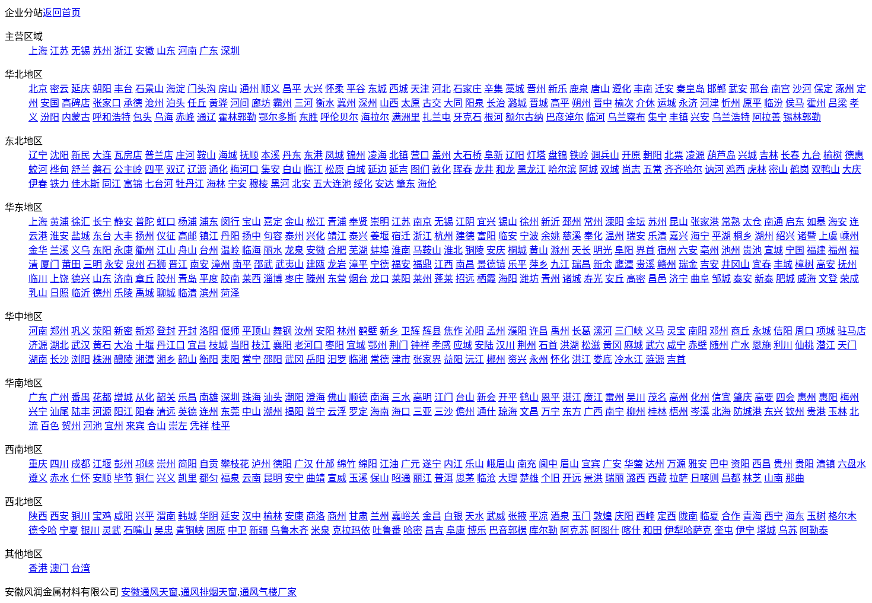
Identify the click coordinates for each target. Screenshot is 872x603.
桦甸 (59, 169)
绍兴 (785, 236)
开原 (631, 155)
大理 (507, 478)
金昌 (431, 516)
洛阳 (208, 331)
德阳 (282, 464)
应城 (462, 345)
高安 (825, 264)
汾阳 (49, 117)
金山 (294, 222)
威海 (806, 279)
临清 (187, 293)
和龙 (505, 169)
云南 (251, 478)
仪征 (166, 236)
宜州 (113, 426)
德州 (102, 293)
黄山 (538, 250)
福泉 (230, 478)
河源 (102, 412)
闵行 (230, 222)
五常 (652, 169)
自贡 (208, 464)
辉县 (431, 331)
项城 (825, 331)
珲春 (462, 169)
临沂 (80, 293)
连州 (208, 412)
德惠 (854, 155)
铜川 (80, 516)
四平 (154, 169)
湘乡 (166, 359)
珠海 (251, 397)
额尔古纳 (524, 117)
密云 (59, 89)
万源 (676, 464)
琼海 (507, 412)
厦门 (49, 264)
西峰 (645, 516)
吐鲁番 (387, 530)
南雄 (208, 397)
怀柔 (334, 89)
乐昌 (187, 397)
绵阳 (367, 464)
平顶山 (256, 331)
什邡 (325, 464)
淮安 (59, 236)
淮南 (401, 250)
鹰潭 (624, 264)
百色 (49, 426)
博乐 (476, 530)
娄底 (602, 359)
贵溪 (645, 264)
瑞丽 (614, 478)
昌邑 (657, 279)
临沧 (486, 478)
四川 (59, 464)
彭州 (123, 464)
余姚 (550, 236)
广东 (208, 51)
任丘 (196, 103)
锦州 (355, 155)
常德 (379, 359)
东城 (377, 89)
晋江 (177, 264)
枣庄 (294, 279)
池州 (730, 250)
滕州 (315, 279)
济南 (123, 279)
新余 (602, 264)
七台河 (159, 184)
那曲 (794, 478)
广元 (410, 464)
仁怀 (80, 478)
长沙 (59, 359)
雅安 (697, 464)
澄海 (315, 397)
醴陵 (123, 359)
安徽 (144, 51)
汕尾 (59, 412)
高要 (764, 397)
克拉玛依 (351, 530)
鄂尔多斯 (278, 117)
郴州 (495, 359)
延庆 (80, 89)
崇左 (177, 426)
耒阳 (230, 359)
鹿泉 (578, 89)
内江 (453, 464)
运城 (666, 103)
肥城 (785, 279)
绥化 (363, 184)
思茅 (465, 478)
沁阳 (474, 331)
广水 (740, 345)
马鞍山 (427, 250)
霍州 (816, 103)
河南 (187, 51)
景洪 (593, 478)
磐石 (102, 169)
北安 (301, 184)
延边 (377, 169)
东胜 (308, 117)
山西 (389, 103)
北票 (673, 155)
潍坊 (529, 279)
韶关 (166, 397)
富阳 (486, 236)
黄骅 (218, 103)
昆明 (272, 478)
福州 (837, 250)
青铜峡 (190, 530)
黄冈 (612, 345)
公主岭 (128, 169)
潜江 (825, 345)
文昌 (529, 412)
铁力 (59, 184)
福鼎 (422, 264)
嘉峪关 (406, 516)
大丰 (123, 236)
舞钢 (282, 331)
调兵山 (605, 155)
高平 (559, 103)
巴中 (718, 464)
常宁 (251, 359)
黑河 (279, 184)
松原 (334, 169)
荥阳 (102, 331)
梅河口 (244, 169)
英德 (187, 412)
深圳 (230, 51)
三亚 (422, 412)
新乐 (557, 89)
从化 (144, 397)
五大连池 (332, 184)
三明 (92, 264)
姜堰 (379, 236)
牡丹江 (190, 184)
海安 (837, 222)
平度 (208, 279)
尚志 (631, 169)
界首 (645, 250)
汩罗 (336, 359)
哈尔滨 (562, 169)
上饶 (59, 279)
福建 (816, 250)
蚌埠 (379, 250)
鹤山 (529, 397)
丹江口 (171, 345)
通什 (486, 412)
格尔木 (842, 516)
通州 (249, 89)
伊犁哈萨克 (688, 530)
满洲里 (406, 117)
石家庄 (467, 89)
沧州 (154, 103)
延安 (230, 516)
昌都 (730, 478)
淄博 (272, 279)
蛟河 (37, 169)
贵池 (752, 250)
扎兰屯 (436, 117)
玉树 (816, 516)
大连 (102, 155)
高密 (635, 279)
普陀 (144, 222)
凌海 (377, 155)
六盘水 (852, 464)
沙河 (802, 89)
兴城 (747, 155)
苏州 (102, 51)
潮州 (272, 412)
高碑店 (76, 103)
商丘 (740, 331)
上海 (37, 51)
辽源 (196, 169)
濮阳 (517, 331)
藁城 (514, 89)
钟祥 (419, 345)
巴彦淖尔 (565, 117)
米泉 (320, 530)
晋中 (602, 103)
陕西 (37, 516)
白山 (291, 169)
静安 (123, 222)
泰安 (742, 279)
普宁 (315, 412)
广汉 (303, 464)
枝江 (261, 345)
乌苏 (787, 530)
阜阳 (624, 250)
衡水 (325, 103)
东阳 (102, 250)
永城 (761, 331)
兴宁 (37, 412)
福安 (401, 264)
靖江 (336, 236)
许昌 (538, 331)
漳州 (220, 264)
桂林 (657, 412)
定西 (666, 516)
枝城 (218, 345)
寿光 (593, 279)
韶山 (187, 359)
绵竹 (346, 464)
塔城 (766, 530)
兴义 (166, 478)
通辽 (206, 117)
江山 (166, 250)
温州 (614, 236)
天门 (847, 345)
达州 (654, 464)
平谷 (355, 89)
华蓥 (633, 464)
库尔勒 (543, 530)
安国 (49, 103)
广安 (612, 464)
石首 (548, 345)
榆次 (624, 103)
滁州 (559, 250)
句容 (272, 236)
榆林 (272, 516)
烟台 (358, 279)
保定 (823, 89)
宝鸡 (102, 516)
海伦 (427, 184)
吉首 (676, 359)
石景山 (149, 89)
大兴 (313, 89)
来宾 (135, 426)
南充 (526, 464)
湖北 (59, 345)
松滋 (590, 345)
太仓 (752, 222)
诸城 (571, 279)
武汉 (80, 345)
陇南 (688, 516)
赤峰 (185, 117)
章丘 (144, 279)
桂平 (220, 426)
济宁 (678, 279)
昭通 (401, 478)
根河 (493, 117)
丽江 (422, 478)
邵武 (263, 264)
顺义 (270, 89)
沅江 (474, 359)
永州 (538, 359)
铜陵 (474, 250)
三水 (401, 397)
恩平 (550, 397)
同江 (111, 184)
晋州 (536, 89)
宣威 (336, 478)
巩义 (80, 331)
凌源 (695, 155)
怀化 (559, 359)
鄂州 (377, 345)
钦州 (794, 412)
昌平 (291, 89)
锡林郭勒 (802, 117)
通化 (218, 169)
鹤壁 (367, 331)
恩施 (761, 345)
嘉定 (272, 222)
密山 (778, 169)
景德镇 (491, 264)
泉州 (135, 264)
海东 (794, 516)
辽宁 (37, 155)
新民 (80, 155)
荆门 (398, 345)
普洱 (443, 478)
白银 (453, 516)
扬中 (251, 236)
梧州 (678, 412)
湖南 (37, 359)
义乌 (80, 250)
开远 (571, 478)
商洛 (315, 516)
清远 (166, 412)
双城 (609, 169)
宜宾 (590, 464)
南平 (242, 264)
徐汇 (80, 222)
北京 (37, 89)
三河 (303, 103)
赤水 (59, 478)
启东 (794, 222)
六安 (688, 250)
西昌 (761, 464)
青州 (550, 279)
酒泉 (559, 516)
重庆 (37, 464)
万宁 (550, 412)
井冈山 (735, 264)
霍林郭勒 (237, 117)
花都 (102, 397)
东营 (336, 279)
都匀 (208, 478)
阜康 (455, 530)
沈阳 (59, 155)
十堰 (144, 345)
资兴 (517, 359)
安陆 (484, 345)
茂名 (657, 397)
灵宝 (676, 331)
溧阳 (614, 222)
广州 (59, 397)
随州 (718, 345)
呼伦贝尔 (339, 117)
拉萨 (678, 478)
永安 (113, 264)
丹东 (291, 155)
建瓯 (315, 264)
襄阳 (282, 345)
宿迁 (401, 236)
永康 (123, 250)
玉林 (837, 412)
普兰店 (159, 155)
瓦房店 (128, 155)
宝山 (251, 222)
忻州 (730, 103)
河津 (709, 103)
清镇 (825, 464)
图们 (419, 169)
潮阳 (294, 397)
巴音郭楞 (508, 530)
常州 (593, 222)
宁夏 (68, 530)
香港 (37, 568)
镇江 (208, 236)
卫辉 (410, 331)
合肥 (336, 250)
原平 (752, 103)
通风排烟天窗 (208, 592)
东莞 (230, 412)
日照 (59, 293)
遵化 (621, 89)
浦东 (208, 222)
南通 (773, 222)
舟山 (187, 250)
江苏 (59, 51)
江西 (443, 264)
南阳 (697, 331)
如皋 (816, 222)
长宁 (102, 222)
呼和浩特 (112, 117)
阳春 (144, 412)
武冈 (294, 359)
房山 (227, 89)
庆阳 (624, 516)
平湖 (721, 236)
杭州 (443, 236)
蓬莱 (443, 279)
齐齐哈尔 (683, 169)
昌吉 (434, 530)
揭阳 (294, 412)
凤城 (334, 155)
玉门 (581, 516)
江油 (389, 464)
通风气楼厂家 (268, 592)
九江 (559, 264)
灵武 (111, 530)
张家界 (427, 359)
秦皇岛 (690, 89)
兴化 (315, 236)
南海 (379, 397)
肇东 (405, 184)
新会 (486, 397)
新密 (123, 331)
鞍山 (206, 155)
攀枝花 (235, 464)
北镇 (398, 155)
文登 (828, 279)
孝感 (441, 345)
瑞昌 (581, 264)
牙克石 (467, 117)
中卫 (237, 530)
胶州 (166, 279)
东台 (102, 236)
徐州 (529, 222)
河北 (441, 89)
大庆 (851, 169)
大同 (453, 103)
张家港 (704, 222)
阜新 (493, 155)
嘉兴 (678, 236)
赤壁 (697, 345)
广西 (593, 412)
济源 (37, 345)
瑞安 (635, 236)
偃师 (230, 331)
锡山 (507, 222)
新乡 (389, 331)
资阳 (740, 464)
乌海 (163, 117)
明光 (602, 250)
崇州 (166, 464)
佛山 (336, 397)
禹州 (559, 331)
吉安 (709, 264)
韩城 (187, 516)
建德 (465, 236)
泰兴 (358, 236)
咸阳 (123, 516)
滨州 (208, 293)
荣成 (849, 279)
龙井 (484, 169)
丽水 (272, 250)
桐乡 (742, 236)
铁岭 (578, 155)
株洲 (102, 359)
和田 (652, 530)
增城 (123, 397)
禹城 (144, 293)
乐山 (474, 464)
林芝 (752, 478)
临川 (37, 279)
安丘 (614, 279)
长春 (790, 155)
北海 (721, 412)
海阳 (507, 279)
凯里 (187, 478)
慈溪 (571, 236)
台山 (465, 397)
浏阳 (80, 359)
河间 (239, 103)
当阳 (239, 345)
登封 (166, 331)
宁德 (379, 264)
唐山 (600, 89)
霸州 (282, 103)
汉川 (505, 345)
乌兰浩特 (731, 117)
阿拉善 (766, 117)
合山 (156, 426)
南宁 (614, 412)
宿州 (666, 250)
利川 (783, 345)
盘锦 (557, 155)
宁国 (794, 250)
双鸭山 (825, 169)
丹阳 (230, 236)
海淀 (175, 89)
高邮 (187, 236)
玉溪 (358, 478)
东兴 (773, 412)
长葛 (581, 331)
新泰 (764, 279)
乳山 (37, 293)
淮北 (453, 250)
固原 (215, 530)
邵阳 (272, 359)
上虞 (828, 236)
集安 (270, 169)
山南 (773, 478)
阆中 (548, 464)
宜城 (355, 345)
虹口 (166, 222)
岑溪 (699, 412)
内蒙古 (76, 117)
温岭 (230, 250)
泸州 (261, 464)
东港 (313, 155)
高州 (678, 397)
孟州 (495, 331)
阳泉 (474, 103)
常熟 (730, 222)
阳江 (123, 412)
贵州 (783, 464)
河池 (92, 426)
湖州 (764, 236)
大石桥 (467, 155)
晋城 (538, 103)
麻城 (633, 345)
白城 (355, 169)
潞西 (635, 478)
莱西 (251, 279)
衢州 (144, 250)
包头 (142, 117)
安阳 (325, 331)
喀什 (631, 530)
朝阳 (102, 89)
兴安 (699, 117)
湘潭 (144, 359)
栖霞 (486, 279)
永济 (688, 103)
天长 (581, 250)
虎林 (756, 169)
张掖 (517, 516)
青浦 (336, 222)
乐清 (657, 236)
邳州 (571, 222)
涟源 (654, 359)
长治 (495, 103)
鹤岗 (799, 169)
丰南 (643, 89)
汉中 (251, 516)
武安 (737, 89)
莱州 (422, 279)
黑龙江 (531, 169)
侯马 (794, 103)
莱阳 (401, 279)
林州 (346, 331)
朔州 (581, 103)
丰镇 (678, 117)
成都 (80, 464)
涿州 (844, 89)
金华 (37, 250)
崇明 (379, 222)
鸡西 (735, 169)
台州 (208, 250)
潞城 (517, 103)
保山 (379, 478)
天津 (419, 89)
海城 (227, 155)
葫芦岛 (721, 155)
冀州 (346, 103)
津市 (401, 359)
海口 (401, 412)
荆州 (526, 345)
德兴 (80, 279)
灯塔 (536, 155)
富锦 (132, 184)
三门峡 (629, 331)
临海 (251, 250)
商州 (336, 516)
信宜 (721, 397)
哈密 (412, 530)
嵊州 (849, 236)
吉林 (768, 155)
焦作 (453, 331)
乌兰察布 (626, 117)
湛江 (571, 397)
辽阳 (514, 155)
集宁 (657, 117)
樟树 (804, 264)
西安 (59, 516)
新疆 (258, 530)
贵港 (816, 412)
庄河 (185, 155)
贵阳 (804, 464)
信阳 (783, 331)
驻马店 (852, 331)
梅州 (849, 397)
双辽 (175, 169)
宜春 (761, 264)
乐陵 (123, 293)
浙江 (123, 51)
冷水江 (629, 359)
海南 (379, 412)
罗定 (358, 412)
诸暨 (806, 236)
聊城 (166, 293)
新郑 (144, 331)
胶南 (230, 279)
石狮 (156, 264)
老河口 (308, 345)
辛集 (493, 89)
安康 (294, 516)
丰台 (123, 89)
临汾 (773, 103)
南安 (199, 264)
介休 (645, 103)
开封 (187, 331)
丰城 (783, 264)
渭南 (166, 516)
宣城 (773, 250)
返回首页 (62, 13)
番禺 (80, 397)
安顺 (102, 478)
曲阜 (699, 279)
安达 (384, 184)
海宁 (699, 236)
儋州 (465, 412)
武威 (495, 516)
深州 (367, 103)
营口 (419, 155)
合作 (730, 516)
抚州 (847, 264)
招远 (465, 279)
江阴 (465, 222)
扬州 (144, 236)
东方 (571, 412)
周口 (804, 331)
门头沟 (201, 89)
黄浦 (59, 222)
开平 (507, 397)
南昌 (465, 264)
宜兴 (486, 222)
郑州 (59, 331)
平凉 (538, 516)
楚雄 (529, 478)
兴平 (144, 516)
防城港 (747, 412)
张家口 (107, 103)
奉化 (593, 236)
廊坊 (261, 103)
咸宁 (676, 345)
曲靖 (315, 478)
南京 (422, 222)
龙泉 (294, 250)
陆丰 (80, 412)
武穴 (654, 345)
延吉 (398, 169)
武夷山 (289, 264)
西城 (398, 89)
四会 (785, 397)
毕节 (123, 478)
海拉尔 (375, 117)
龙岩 (336, 264)
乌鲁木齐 (289, 530)
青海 (752, 516)
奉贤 (358, 222)
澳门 (59, 568)
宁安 (237, 184)
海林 (215, 184)
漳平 (358, 264)
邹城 (721, 279)
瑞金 (688, 264)
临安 (507, 236)
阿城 (588, 169)
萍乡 (538, 264)
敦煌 (602, 516)
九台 (811, 155)
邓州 (718, 331)
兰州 (379, 516)
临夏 (709, 516)
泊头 (175, 103)
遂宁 (431, 464)
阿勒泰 (814, 530)
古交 (431, 103)
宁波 (529, 236)
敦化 (441, 169)
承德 (132, 103)
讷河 (714, 169)
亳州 (709, 250)
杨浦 (187, 222)
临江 (313, 169)
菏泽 (230, 293)
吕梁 (837, 103)
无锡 (80, 51)
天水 (474, 516)
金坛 (635, 222)
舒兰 (80, 169)
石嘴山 (137, 530)
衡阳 (208, 359)
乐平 (517, 264)
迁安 (664, 89)
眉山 (569, 464)
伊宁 (745, 530)
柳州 (635, 412)
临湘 (358, 359)
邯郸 (716, 89)
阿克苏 (574, 530)
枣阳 (334, 345)
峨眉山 (500, 464)
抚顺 (249, 155)
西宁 (773, 516)
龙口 (379, 279)
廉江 (593, 397)
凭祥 (199, 426)
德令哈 (42, 530)
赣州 (666, 264)
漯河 (602, 331)
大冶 (123, 345)
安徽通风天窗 (149, 592)
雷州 (614, 397)
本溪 (270, 155)
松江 (315, 222)
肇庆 (742, 397)
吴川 (635, 397)
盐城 (80, 236)
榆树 (832, 155)
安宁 (294, 478)
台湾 (80, 568)
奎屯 (723, 530)
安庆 (495, 250)
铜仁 (144, 478)
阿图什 (605, 530)
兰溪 (59, 250)
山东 (166, 51)
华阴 (208, 516)
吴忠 (163, 530)
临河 (595, 117)
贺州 (71, 426)
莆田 (71, 264)
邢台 (759, 89)
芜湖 (358, 250)
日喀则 (704, 478)
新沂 (550, 222)
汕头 (272, 397)
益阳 (453, 359)
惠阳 (828, 397)
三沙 (443, 412)
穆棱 (258, 184)
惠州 (806, 397)
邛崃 (144, 464)
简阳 (187, 464)
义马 (654, 331)
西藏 (657, 478)
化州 (699, 397)
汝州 (303, 331)
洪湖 (569, 345)
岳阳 (315, 359)
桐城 (517, 250)
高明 (422, 397)
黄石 (102, 345)
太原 (410, 103)
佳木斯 (85, 184)
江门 (443, 397)
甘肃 (358, 516)
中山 (251, 412)
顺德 (358, 397)
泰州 (294, 236)
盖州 (441, 155)
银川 (90, 530)
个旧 (550, 478)
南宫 (780, 89)
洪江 (581, 359)
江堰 (102, 464)
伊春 (37, 184)
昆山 (678, 222)
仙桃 (804, 345)
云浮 (336, 412)
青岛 (187, 279)
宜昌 (196, 345)
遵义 (37, 478)
